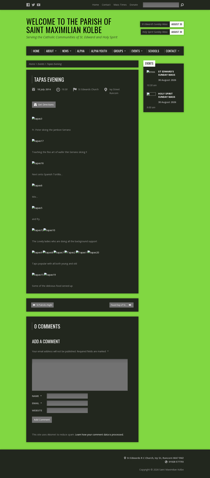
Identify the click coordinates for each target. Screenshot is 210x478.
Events (41, 64)
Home (95, 4)
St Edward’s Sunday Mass (166, 73)
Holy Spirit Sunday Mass (166, 95)
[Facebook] (28, 4)
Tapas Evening (54, 64)
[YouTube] (38, 4)
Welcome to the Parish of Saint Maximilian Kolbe (68, 25)
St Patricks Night (44, 304)
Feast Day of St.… (119, 304)
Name (37, 396)
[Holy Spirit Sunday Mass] (151, 336)
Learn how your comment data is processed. (99, 434)
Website (37, 410)
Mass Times (120, 4)
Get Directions (45, 104)
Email (37, 403)
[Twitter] (33, 4)
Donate (134, 4)
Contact (106, 4)
